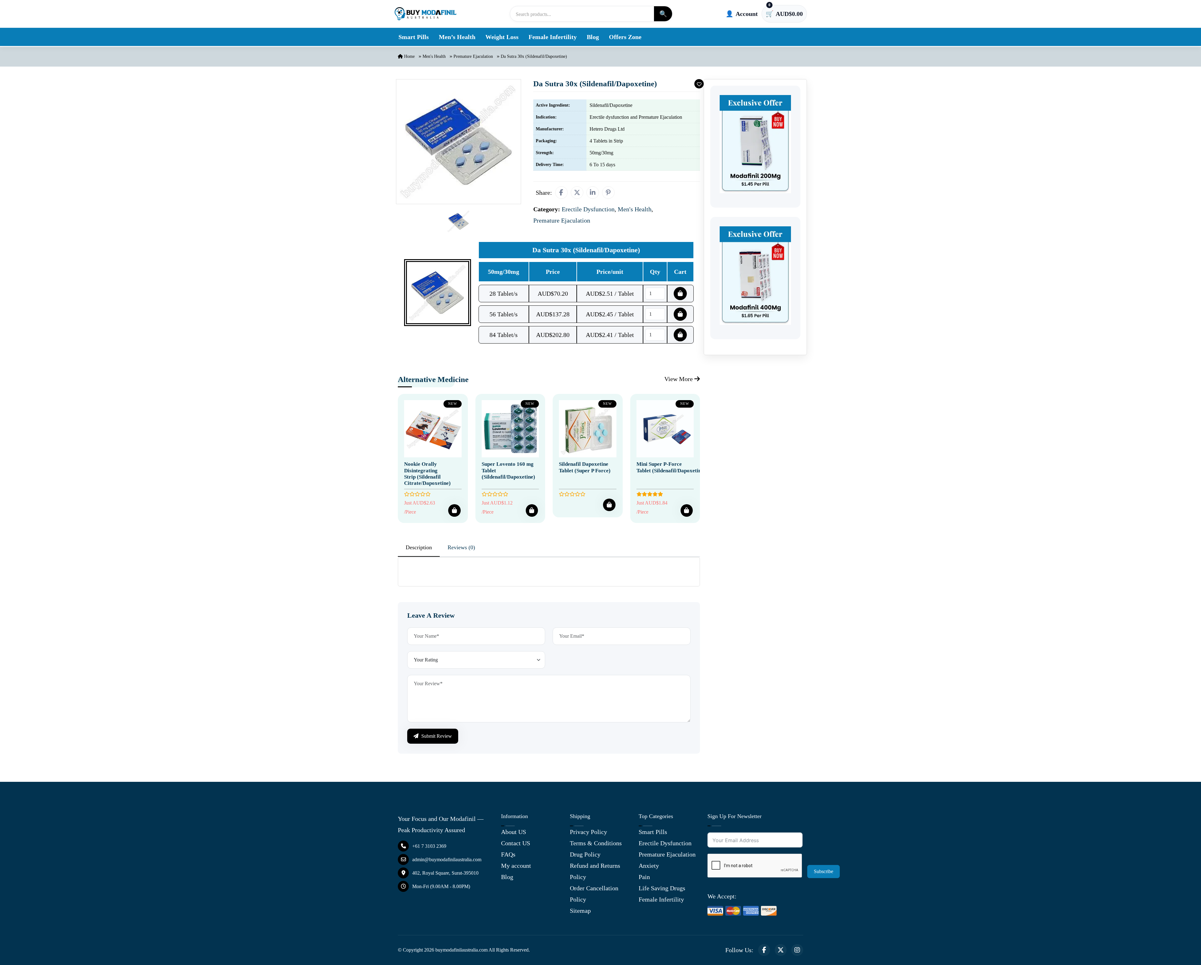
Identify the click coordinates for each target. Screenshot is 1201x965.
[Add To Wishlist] (699, 83)
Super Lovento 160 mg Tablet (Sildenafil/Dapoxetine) (508, 470)
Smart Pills (413, 36)
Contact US (515, 843)
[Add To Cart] (454, 510)
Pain (644, 876)
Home (409, 56)
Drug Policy (585, 854)
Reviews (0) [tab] (461, 547)
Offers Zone (625, 36)
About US (513, 831)
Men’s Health (457, 36)
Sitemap (580, 910)
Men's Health (434, 56)
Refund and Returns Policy (595, 871)
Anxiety (649, 865)
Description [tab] (419, 547)
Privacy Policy (588, 831)
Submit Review (436, 736)
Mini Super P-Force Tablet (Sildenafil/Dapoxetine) (671, 467)
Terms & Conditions (596, 843)
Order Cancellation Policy (594, 894)
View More (679, 378)
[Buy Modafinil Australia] (425, 13)
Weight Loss (502, 36)
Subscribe (823, 871)
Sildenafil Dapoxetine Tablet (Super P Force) (585, 467)
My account (516, 865)
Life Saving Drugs (662, 888)
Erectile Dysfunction (665, 843)
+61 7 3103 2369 (429, 846)
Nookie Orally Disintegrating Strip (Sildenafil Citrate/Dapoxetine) (427, 473)
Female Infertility (553, 36)
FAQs (508, 854)
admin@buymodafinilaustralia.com (446, 859)
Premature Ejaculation (473, 56)
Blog (593, 36)
